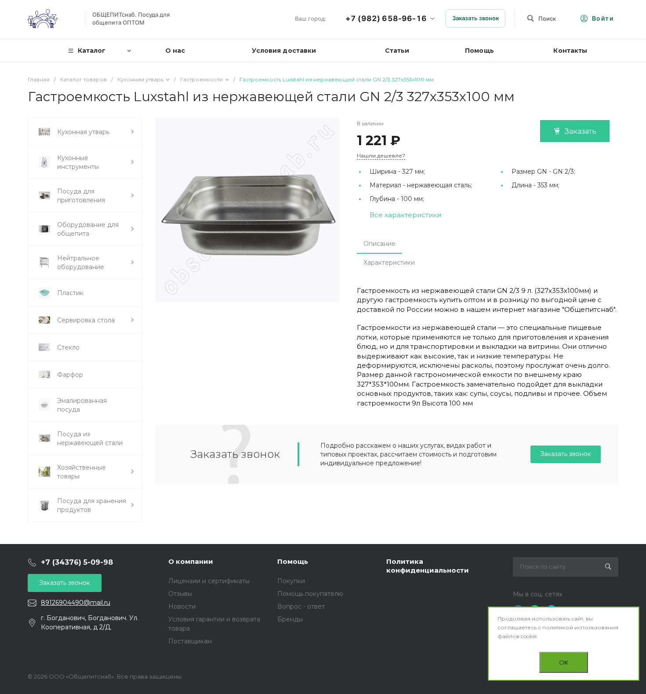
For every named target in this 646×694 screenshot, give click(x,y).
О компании (190, 561)
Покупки (291, 581)
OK (563, 662)
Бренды (290, 619)
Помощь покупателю (310, 594)
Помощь (292, 561)
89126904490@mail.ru (75, 602)
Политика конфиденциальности (427, 565)
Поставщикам (190, 641)
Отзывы (180, 594)
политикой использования (580, 627)
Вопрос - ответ (301, 606)
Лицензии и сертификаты (209, 581)
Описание (379, 244)
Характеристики (389, 263)
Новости (182, 606)
